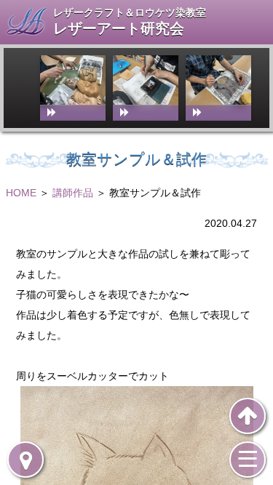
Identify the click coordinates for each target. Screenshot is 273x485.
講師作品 (72, 193)
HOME (21, 193)
